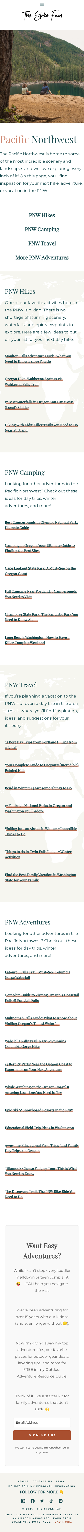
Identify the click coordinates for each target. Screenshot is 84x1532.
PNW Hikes (42, 215)
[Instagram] (23, 1501)
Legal (61, 1481)
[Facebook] (33, 1501)
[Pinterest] (61, 1501)
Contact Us (42, 1481)
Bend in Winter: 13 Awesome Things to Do (38, 787)
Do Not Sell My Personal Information (42, 1486)
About (23, 1481)
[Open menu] (42, 3)
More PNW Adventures (42, 257)
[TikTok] (51, 1501)
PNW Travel (42, 243)
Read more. (62, 1522)
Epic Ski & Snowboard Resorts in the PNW (39, 1110)
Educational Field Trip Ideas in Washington (39, 1127)
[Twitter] (42, 1501)
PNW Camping (42, 229)
